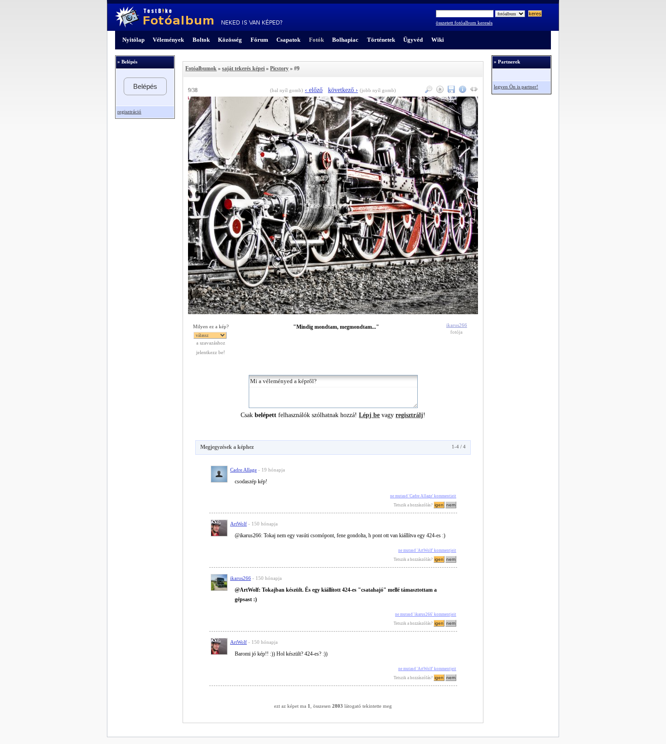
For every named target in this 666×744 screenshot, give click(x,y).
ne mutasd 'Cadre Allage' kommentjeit (423, 496)
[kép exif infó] (461, 91)
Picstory (279, 68)
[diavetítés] (439, 91)
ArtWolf (238, 523)
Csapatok (288, 39)
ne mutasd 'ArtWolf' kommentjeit (427, 550)
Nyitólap (133, 39)
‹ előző (314, 90)
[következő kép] (333, 312)
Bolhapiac (345, 39)
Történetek (381, 39)
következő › (343, 90)
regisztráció (129, 111)
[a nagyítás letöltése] (450, 91)
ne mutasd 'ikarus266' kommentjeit (425, 614)
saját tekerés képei (243, 68)
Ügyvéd (413, 39)
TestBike (198, 17)
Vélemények (168, 39)
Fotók (316, 39)
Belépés (145, 86)
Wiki (437, 39)
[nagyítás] (427, 91)
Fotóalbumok (201, 68)
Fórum (259, 39)
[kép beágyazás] (473, 91)
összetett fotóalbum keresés (464, 22)
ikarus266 (456, 325)
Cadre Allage (243, 469)
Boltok (201, 39)
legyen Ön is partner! (516, 86)
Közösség (230, 39)
